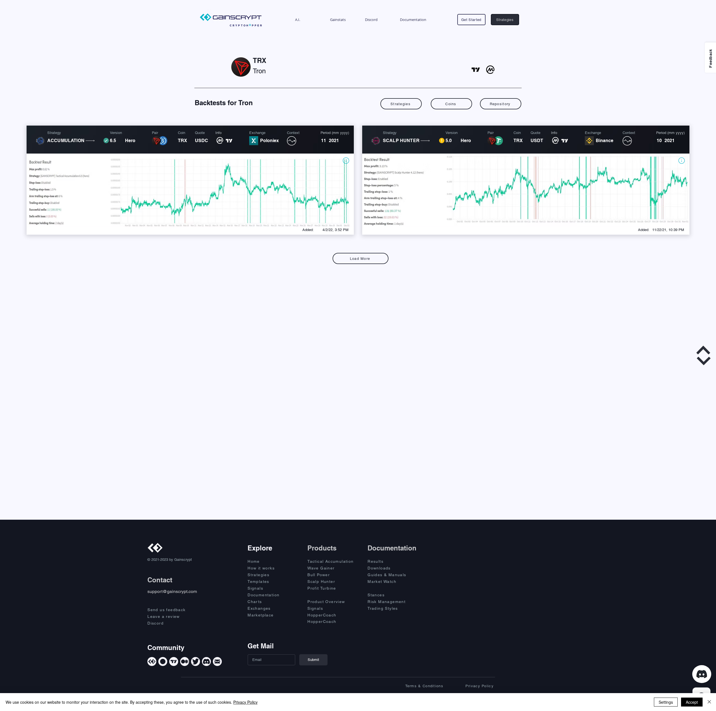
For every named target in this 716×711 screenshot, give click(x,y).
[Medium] (184, 661)
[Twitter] (195, 661)
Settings (666, 702)
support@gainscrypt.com (172, 591)
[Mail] (217, 661)
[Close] (709, 702)
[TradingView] (173, 661)
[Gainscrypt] (151, 661)
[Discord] (206, 661)
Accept (692, 702)
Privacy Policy (245, 702)
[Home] (345, 160)
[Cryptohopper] (162, 661)
